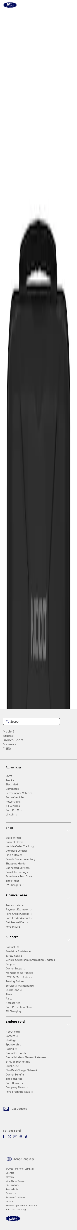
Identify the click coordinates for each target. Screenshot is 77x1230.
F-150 (7, 749)
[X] (9, 1136)
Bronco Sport (13, 740)
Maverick (10, 744)
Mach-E (9, 731)
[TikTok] (26, 1136)
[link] (10, 1173)
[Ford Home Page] (13, 1220)
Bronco (8, 736)
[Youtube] (15, 1136)
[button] (20, 1159)
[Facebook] (4, 1136)
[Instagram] (21, 1136)
